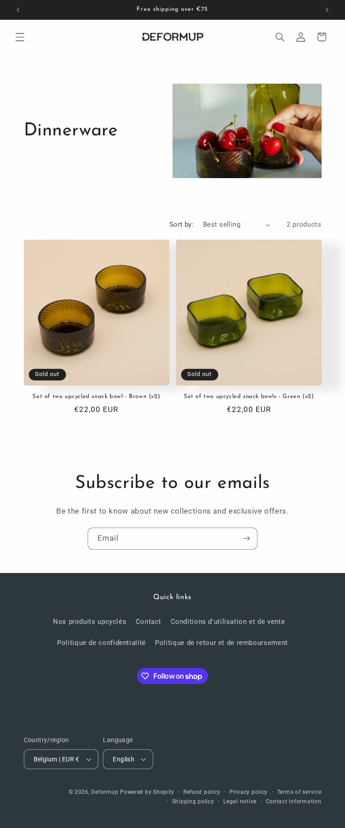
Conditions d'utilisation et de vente (228, 622)
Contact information (294, 801)
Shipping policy (193, 801)
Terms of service (299, 792)
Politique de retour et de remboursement (221, 643)
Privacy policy (249, 792)
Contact (148, 622)
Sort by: (181, 224)
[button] (19, 37)
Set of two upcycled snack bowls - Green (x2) (249, 396)
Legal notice (240, 801)
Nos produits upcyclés (89, 622)
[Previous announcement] (18, 10)
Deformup (104, 792)
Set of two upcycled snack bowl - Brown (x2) (96, 396)
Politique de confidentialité (101, 643)
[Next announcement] (327, 10)
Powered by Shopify (147, 792)
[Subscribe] (246, 539)
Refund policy (202, 792)
